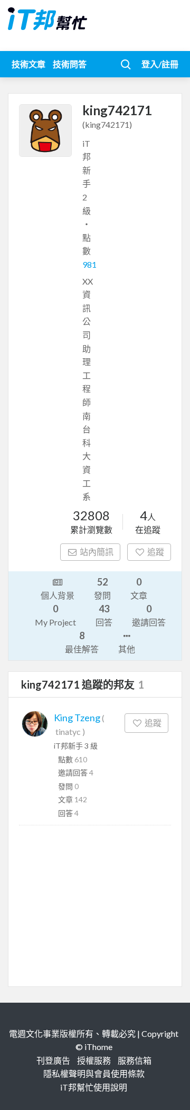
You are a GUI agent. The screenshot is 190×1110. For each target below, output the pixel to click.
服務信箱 (134, 1060)
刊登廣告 (53, 1060)
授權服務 (94, 1060)
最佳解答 (82, 642)
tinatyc (68, 731)
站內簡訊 (96, 552)
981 (89, 264)
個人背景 (57, 595)
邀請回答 (149, 615)
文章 (138, 588)
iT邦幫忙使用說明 (93, 1087)
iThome (98, 1047)
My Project (55, 615)
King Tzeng (77, 717)
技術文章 (28, 64)
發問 (102, 588)
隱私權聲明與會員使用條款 (94, 1073)
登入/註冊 (159, 64)
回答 (104, 615)
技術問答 (70, 64)
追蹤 (155, 552)
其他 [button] (126, 649)
